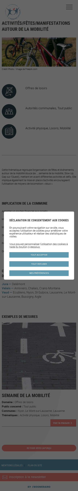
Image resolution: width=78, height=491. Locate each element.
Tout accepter (39, 255)
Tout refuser (39, 264)
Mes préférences (39, 273)
